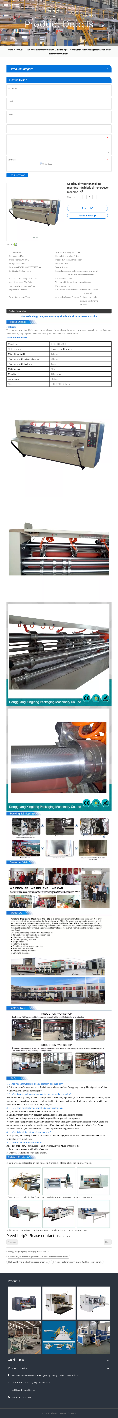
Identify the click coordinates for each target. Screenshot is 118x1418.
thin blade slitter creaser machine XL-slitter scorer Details (77, 1261)
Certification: (14, 271)
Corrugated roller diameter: (66, 289)
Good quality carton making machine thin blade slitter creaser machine (38, 1256)
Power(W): (59, 263)
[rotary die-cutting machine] (24, 1303)
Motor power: (60, 285)
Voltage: (12, 263)
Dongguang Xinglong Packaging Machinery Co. (28, 1251)
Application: (14, 278)
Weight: (58, 267)
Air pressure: (14, 289)
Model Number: (62, 259)
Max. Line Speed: (16, 282)
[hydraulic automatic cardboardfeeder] (59, 1337)
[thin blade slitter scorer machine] (59, 393)
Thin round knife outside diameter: (69, 282)
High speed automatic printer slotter (77, 1197)
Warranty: (13, 297)
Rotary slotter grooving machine (73, 1230)
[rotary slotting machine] (59, 1303)
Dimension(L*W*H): (17, 267)
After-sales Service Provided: (67, 297)
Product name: (61, 271)
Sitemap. (72, 1413)
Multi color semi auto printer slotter (21, 1230)
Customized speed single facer (48, 1197)
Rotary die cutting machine (47, 1230)
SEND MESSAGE (18, 175)
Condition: (13, 252)
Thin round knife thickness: (20, 285)
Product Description (17, 311)
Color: (57, 278)
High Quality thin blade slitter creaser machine (28, 1261)
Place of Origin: (61, 256)
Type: (57, 252)
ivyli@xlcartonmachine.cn (23, 1389)
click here (66, 1236)
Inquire (85, 208)
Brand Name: (14, 259)
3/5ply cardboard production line (20, 1197)
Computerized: (15, 256)
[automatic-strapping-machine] (93, 1337)
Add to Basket (86, 215)
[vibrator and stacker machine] (24, 1337)
